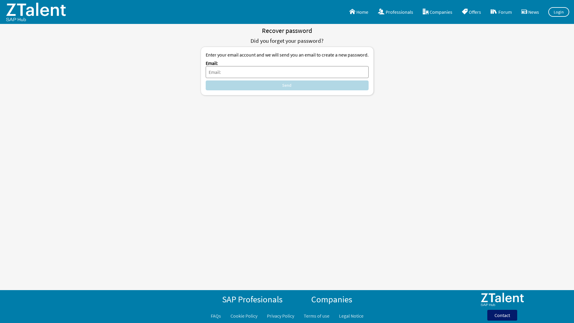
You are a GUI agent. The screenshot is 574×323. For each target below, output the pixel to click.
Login (559, 12)
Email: (212, 63)
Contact (502, 315)
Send (286, 85)
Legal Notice (351, 316)
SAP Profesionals (252, 299)
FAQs (216, 316)
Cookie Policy (243, 316)
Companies (331, 299)
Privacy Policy (280, 316)
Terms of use (316, 316)
